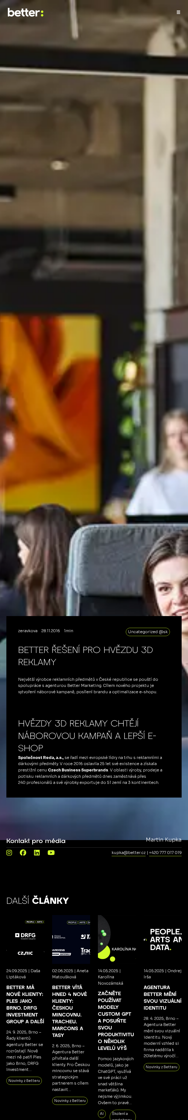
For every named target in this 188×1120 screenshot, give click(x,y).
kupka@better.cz (129, 852)
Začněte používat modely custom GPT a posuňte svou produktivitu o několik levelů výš (116, 1021)
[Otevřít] (178, 12)
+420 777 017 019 (165, 852)
